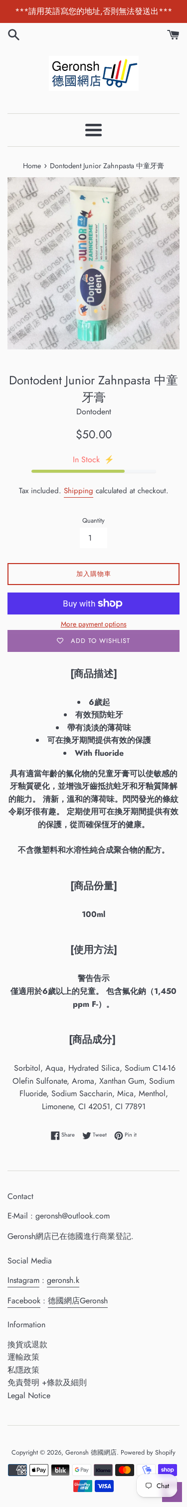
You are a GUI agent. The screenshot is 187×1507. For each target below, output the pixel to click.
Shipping (78, 490)
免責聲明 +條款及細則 (47, 1382)
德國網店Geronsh (78, 1300)
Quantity (93, 520)
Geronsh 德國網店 (91, 1452)
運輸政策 (23, 1357)
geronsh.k (63, 1280)
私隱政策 (23, 1370)
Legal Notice (28, 1395)
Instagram (23, 1280)
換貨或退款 (27, 1344)
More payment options (94, 624)
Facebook (23, 1300)
